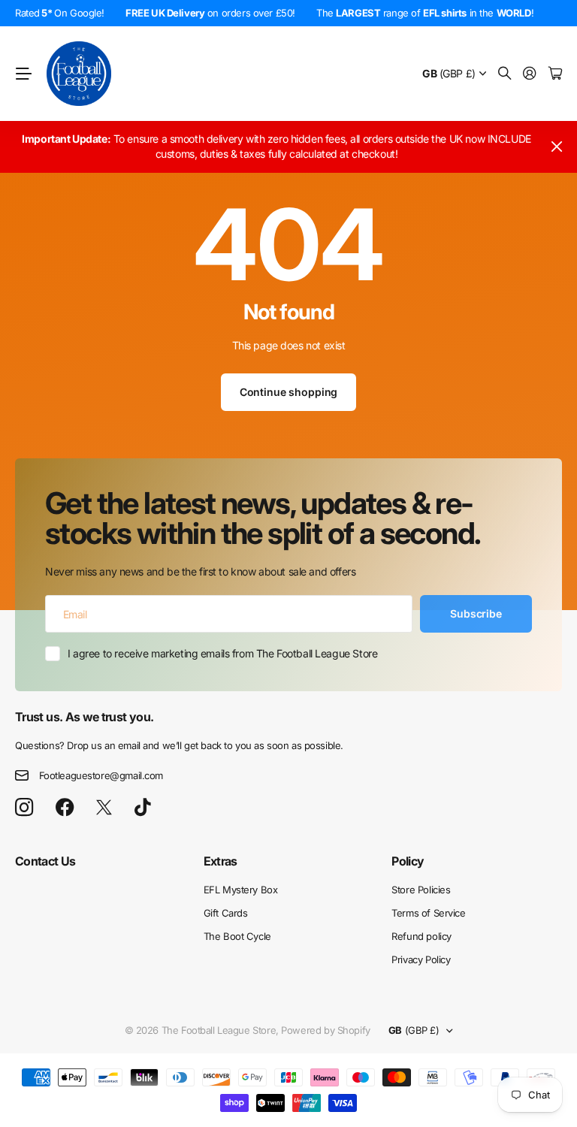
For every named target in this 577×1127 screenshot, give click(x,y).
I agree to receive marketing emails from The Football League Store (222, 653)
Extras (220, 861)
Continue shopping (289, 391)
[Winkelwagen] (555, 74)
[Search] (505, 74)
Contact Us (45, 861)
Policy (407, 861)
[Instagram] (24, 808)
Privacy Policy (420, 959)
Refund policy (421, 936)
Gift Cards (226, 913)
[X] (104, 807)
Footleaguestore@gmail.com (101, 775)
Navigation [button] (23, 73)
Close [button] (556, 147)
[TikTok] (142, 808)
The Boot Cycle (237, 936)
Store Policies (420, 890)
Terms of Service (428, 913)
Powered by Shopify (325, 1030)
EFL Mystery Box (241, 890)
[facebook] (65, 808)
